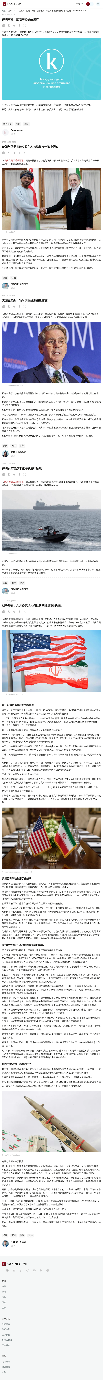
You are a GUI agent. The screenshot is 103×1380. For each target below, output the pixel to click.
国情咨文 (40, 11)
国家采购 (6, 1345)
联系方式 (6, 1367)
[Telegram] (14, 25)
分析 (4, 1297)
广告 (4, 1372)
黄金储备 (7, 124)
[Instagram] (3, 25)
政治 (30, 1235)
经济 (4, 1302)
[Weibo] (27, 1270)
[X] (24, 25)
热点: (4, 11)
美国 (5, 445)
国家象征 (6, 1334)
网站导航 (6, 1361)
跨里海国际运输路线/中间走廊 (58, 11)
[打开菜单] (98, 4)
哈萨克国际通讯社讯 (13, 160)
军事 (14, 1235)
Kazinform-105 (79, 11)
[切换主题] (90, 4)
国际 (18, 124)
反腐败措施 (7, 1340)
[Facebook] (19, 25)
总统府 (21, 11)
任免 (28, 11)
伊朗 (26, 124)
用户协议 (6, 1324)
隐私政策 (6, 1329)
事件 (33, 11)
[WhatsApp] (8, 25)
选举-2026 (12, 11)
